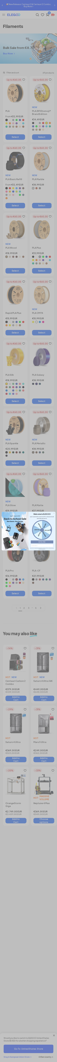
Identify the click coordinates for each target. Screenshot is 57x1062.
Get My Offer (42, 541)
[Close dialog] (54, 513)
